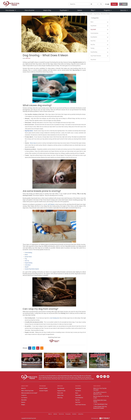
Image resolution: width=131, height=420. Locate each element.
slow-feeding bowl (54, 318)
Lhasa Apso (28, 265)
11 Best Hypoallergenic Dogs (100, 404)
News (92, 22)
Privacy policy (68, 414)
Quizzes (79, 10)
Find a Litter (60, 393)
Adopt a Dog (47, 10)
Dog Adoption (94, 37)
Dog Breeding (94, 52)
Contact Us (23, 395)
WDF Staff (28, 58)
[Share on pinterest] (37, 348)
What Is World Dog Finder (27, 390)
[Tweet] (33, 348)
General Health (49, 356)
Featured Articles (27, 354)
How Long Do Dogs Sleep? (99, 365)
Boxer (26, 254)
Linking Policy (80, 414)
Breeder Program (43, 388)
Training (92, 48)
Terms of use (61, 414)
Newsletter (24, 400)
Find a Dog (59, 397)
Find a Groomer (29, 10)
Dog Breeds (63, 10)
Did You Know (56, 356)
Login (107, 4)
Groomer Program (43, 390)
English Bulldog (28, 262)
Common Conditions (28, 356)
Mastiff (26, 267)
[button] (108, 22)
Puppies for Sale (61, 390)
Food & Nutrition (94, 33)
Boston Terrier (28, 256)
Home (80, 13)
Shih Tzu (27, 260)
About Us (23, 388)
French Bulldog (28, 252)
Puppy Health (77, 356)
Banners (23, 402)
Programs (107, 10)
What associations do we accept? (29, 393)
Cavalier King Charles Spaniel (32, 269)
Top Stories (78, 390)
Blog (92, 10)
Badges (23, 404)
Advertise (55, 414)
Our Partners (24, 397)
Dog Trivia (93, 40)
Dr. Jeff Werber (50, 204)
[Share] (41, 348)
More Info (123, 10)
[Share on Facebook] (29, 348)
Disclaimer (74, 414)
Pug (26, 258)
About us (50, 414)
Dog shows (93, 59)
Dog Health (89, 13)
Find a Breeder (10, 10)
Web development (95, 418)
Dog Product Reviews (96, 55)
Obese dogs (33, 143)
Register (114, 4)
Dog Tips (93, 44)
